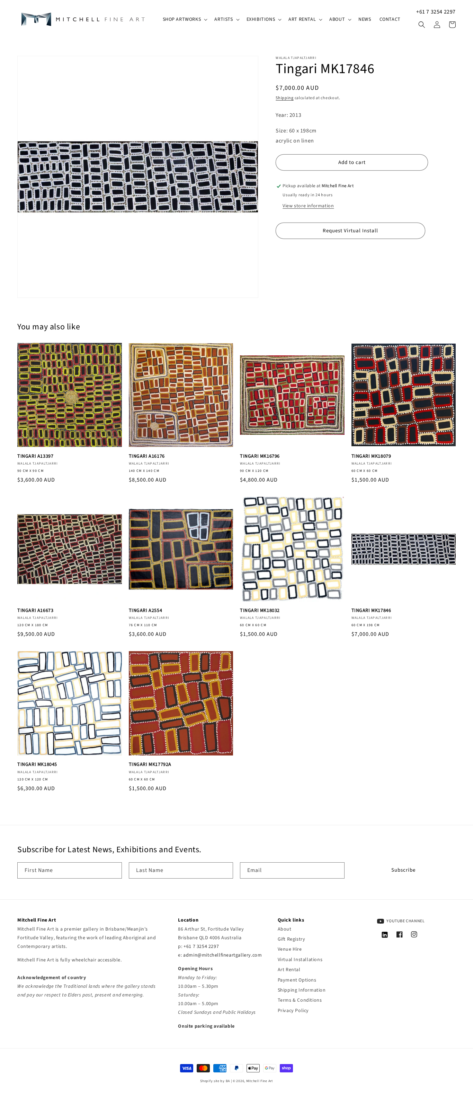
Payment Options (297, 980)
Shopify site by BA (215, 1081)
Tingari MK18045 (37, 764)
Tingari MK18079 (371, 456)
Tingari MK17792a (150, 764)
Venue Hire (290, 949)
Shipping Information (302, 990)
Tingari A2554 (145, 610)
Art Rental (289, 969)
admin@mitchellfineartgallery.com (222, 955)
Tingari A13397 (35, 456)
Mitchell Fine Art (259, 1081)
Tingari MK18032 (260, 610)
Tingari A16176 (147, 456)
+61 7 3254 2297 (436, 12)
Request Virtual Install (350, 230)
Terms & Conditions (300, 1000)
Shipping (285, 98)
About (285, 929)
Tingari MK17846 (371, 610)
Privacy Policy (293, 1010)
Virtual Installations (300, 959)
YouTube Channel (405, 921)
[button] (185, 19)
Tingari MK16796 (260, 456)
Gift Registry (291, 939)
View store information (308, 206)
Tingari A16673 (35, 610)
